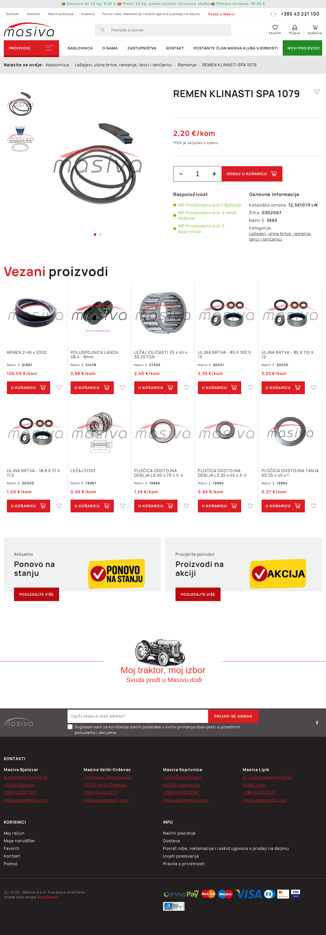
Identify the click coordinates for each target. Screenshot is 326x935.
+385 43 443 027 (100, 792)
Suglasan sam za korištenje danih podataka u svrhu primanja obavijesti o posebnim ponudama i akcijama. (157, 729)
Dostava (88, 14)
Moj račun (14, 833)
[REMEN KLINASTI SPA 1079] (97, 161)
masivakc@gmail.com (185, 800)
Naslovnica (80, 48)
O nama (110, 48)
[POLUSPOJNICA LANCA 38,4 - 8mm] (99, 313)
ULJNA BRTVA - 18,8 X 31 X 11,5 (33, 472)
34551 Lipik (254, 785)
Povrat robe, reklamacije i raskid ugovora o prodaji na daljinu (151, 14)
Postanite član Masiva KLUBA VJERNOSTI (236, 48)
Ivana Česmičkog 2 (182, 777)
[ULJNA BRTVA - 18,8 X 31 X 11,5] (35, 431)
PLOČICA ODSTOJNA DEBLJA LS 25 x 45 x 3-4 (222, 472)
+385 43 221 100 (300, 14)
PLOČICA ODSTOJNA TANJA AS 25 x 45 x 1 (290, 472)
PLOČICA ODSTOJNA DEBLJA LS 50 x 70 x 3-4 (158, 472)
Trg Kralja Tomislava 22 (108, 777)
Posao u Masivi (221, 14)
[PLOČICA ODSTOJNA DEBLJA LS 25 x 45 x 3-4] (226, 431)
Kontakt (12, 14)
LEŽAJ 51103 (83, 470)
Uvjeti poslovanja (181, 856)
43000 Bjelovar (19, 785)
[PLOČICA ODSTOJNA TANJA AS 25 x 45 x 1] (290, 431)
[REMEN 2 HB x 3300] (35, 313)
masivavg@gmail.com (106, 800)
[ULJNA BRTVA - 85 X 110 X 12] (290, 313)
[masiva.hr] (29, 30)
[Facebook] (317, 723)
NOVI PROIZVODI (304, 48)
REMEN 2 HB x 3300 (27, 352)
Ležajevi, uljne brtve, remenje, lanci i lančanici (280, 236)
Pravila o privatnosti (184, 863)
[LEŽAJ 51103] (99, 431)
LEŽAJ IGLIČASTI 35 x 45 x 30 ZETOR (160, 354)
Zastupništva (141, 48)
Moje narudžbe (19, 840)
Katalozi (33, 14)
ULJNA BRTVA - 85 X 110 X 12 (288, 354)
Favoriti (12, 848)
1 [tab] (95, 234)
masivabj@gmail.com (26, 800)
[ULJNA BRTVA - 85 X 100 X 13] (226, 313)
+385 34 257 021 (259, 792)
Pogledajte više (36, 594)
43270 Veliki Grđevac (105, 785)
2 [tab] (100, 234)
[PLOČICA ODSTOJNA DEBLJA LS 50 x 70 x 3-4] (163, 431)
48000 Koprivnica (181, 785)
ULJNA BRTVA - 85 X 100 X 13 (224, 354)
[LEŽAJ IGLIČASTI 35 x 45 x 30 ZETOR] (163, 313)
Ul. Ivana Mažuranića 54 (268, 777)
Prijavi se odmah (233, 716)
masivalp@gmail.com (265, 800)
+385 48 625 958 (180, 792)
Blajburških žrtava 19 (25, 777)
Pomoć (11, 863)
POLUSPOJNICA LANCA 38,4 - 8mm (94, 354)
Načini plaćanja (61, 14)
